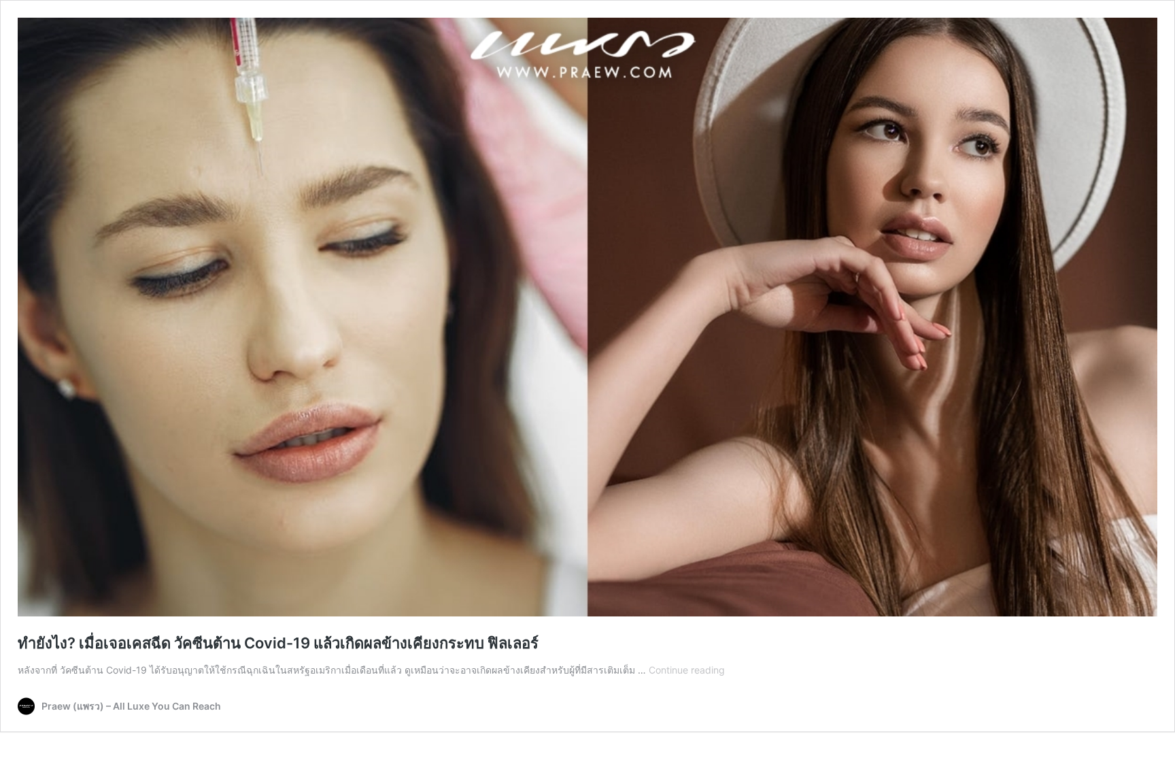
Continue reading (687, 670)
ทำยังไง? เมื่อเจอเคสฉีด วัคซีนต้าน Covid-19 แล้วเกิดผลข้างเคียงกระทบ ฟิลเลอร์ (278, 643)
